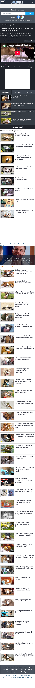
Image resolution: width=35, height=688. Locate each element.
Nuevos (29, 92)
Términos (24, 20)
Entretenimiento (14, 669)
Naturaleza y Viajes (21, 667)
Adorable (28, 244)
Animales (7, 244)
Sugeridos (5, 92)
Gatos (11, 244)
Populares (17, 92)
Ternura (20, 244)
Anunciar (29, 677)
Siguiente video (29, 40)
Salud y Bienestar (9, 667)
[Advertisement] (17, 79)
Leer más (15, 37)
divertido (2, 245)
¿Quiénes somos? (24, 675)
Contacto (7, 675)
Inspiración (16, 672)
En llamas (14, 25)
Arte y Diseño (25, 669)
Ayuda (14, 675)
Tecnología (24, 672)
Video (24, 244)
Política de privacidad (17, 677)
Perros (15, 244)
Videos (7, 25)
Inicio (1, 25)
